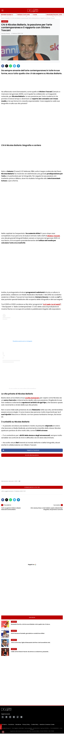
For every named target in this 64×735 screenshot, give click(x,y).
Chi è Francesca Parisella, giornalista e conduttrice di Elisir (27, 633)
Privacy (1, 727)
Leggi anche (32, 617)
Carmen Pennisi (5, 33)
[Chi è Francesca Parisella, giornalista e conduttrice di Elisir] (5, 634)
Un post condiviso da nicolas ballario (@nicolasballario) (22, 388)
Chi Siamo (4, 724)
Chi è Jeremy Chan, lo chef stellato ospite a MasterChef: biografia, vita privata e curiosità (47, 508)
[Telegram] (14, 65)
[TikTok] (17, 717)
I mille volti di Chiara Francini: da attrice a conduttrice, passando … (30, 651)
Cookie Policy (34, 724)
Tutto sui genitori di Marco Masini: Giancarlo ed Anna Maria (11, 508)
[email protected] (28, 728)
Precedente (7, 505)
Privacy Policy (26, 724)
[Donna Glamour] (33, 10)
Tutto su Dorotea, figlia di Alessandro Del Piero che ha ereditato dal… (31, 642)
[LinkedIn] (18, 65)
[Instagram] (10, 717)
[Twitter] (6, 65)
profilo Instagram (32, 398)
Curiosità (7, 18)
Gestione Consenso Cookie (47, 724)
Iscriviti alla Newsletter (32, 455)
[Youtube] (21, 717)
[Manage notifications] (3, 732)
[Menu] (2, 10)
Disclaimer (18, 724)
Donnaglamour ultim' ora (32, 487)
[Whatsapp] (10, 65)
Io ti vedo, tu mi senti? (52, 304)
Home (2, 18)
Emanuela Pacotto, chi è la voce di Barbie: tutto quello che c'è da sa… (30, 624)
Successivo (57, 505)
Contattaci (11, 724)
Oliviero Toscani (53, 236)
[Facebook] (2, 65)
